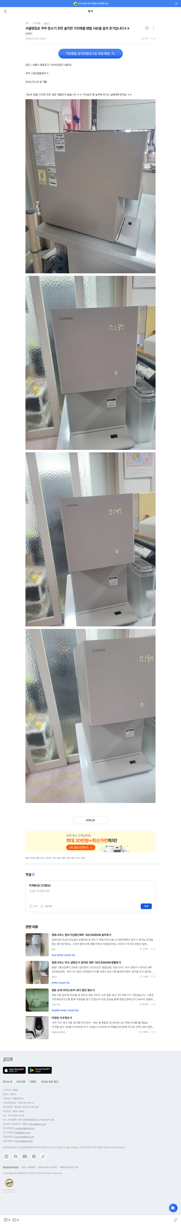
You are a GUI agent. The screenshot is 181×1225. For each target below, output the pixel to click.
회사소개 (7, 1081)
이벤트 (33, 1081)
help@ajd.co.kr (22, 1132)
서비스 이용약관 (28, 1167)
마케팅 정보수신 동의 (47, 1167)
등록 (146, 906)
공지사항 (20, 1081)
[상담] (173, 1208)
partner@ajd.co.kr (24, 1136)
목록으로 (90, 820)
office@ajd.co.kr (24, 1141)
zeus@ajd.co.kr (37, 1124)
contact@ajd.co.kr (25, 1128)
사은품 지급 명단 (49, 1081)
